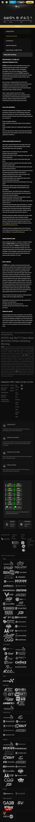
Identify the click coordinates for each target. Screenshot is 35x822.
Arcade (24, 20)
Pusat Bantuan (9, 41)
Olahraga (17, 20)
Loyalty (12, 388)
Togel (16, 416)
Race (13, 20)
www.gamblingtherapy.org (18, 232)
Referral (12, 390)
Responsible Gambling (11, 36)
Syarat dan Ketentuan (11, 45)
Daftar (30, 2)
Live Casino (10, 21)
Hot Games (4, 21)
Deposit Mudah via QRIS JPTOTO (14, 50)
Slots (7, 20)
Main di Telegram (13, 2)
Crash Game (21, 21)
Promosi (12, 385)
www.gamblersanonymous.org (10, 225)
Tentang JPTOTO (10, 31)
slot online (25, 355)
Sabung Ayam (31, 21)
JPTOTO (2, 347)
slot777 (17, 371)
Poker (27, 20)
